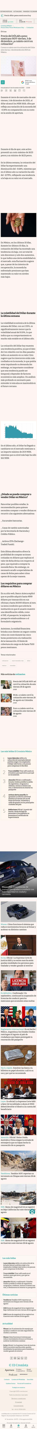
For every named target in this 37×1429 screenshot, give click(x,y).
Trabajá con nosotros (18, 1387)
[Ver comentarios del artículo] (24, 91)
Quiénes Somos (10, 1383)
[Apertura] (9, 1370)
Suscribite (30, 1379)
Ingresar (33, 1427)
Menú (3, 1427)
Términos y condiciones (18, 1398)
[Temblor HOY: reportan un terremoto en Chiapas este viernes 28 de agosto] (18, 1161)
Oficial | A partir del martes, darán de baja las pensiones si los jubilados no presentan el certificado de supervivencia (20, 813)
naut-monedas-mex (18, 661)
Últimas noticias (6, 11)
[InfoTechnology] (23, 1374)
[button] (32, 1212)
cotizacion (30, 27)
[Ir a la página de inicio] (2, 15)
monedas (12, 665)
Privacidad (18, 1402)
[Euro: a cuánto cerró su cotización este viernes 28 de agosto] (6, 711)
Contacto (7, 1379)
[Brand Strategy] (29, 1370)
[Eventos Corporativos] (20, 1370)
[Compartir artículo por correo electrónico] (20, 91)
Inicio (18, 1427)
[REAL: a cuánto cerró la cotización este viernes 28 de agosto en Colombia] (6, 698)
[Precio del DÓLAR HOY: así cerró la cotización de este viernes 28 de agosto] (6, 684)
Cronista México (6, 26)
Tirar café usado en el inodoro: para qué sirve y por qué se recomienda (21, 773)
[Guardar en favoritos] (3, 82)
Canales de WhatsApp (18, 1379)
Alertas (26, 1427)
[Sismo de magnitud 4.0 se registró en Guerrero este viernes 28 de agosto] (18, 1228)
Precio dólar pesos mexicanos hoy (12, 27)
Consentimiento (18, 1406)
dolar (28, 661)
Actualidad (17, 11)
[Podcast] (13, 1375)
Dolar (11, 1427)
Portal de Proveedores (24, 1383)
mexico (4, 665)
